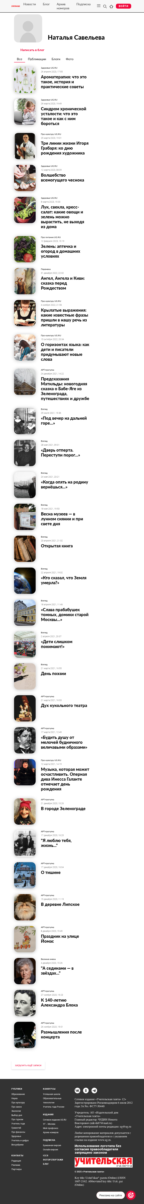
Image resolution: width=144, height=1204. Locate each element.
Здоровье (16, 1136)
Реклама (15, 1165)
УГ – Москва (49, 1124)
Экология (16, 1111)
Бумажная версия (52, 1145)
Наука (14, 1098)
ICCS (45, 1155)
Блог (46, 4)
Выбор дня (16, 1115)
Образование (18, 1094)
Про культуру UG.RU (51, 134)
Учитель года (18, 1123)
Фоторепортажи (53, 1160)
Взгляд (44, 409)
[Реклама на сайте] (130, 1195)
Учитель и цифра (20, 1140)
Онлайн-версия (50, 1149)
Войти (123, 6)
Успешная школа (51, 1094)
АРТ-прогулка (47, 370)
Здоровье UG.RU (49, 68)
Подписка (83, 4)
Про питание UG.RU (51, 237)
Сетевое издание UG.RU (54, 1120)
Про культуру (18, 1102)
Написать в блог (32, 50)
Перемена (46, 269)
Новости (29, 4)
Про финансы (18, 1132)
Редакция (16, 1161)
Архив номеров (63, 6)
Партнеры (16, 1169)
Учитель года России (53, 1107)
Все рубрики (17, 1144)
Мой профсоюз (50, 1128)
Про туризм (17, 1119)
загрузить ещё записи (28, 1065)
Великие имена (48, 959)
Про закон (16, 1107)
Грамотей (16, 1128)
